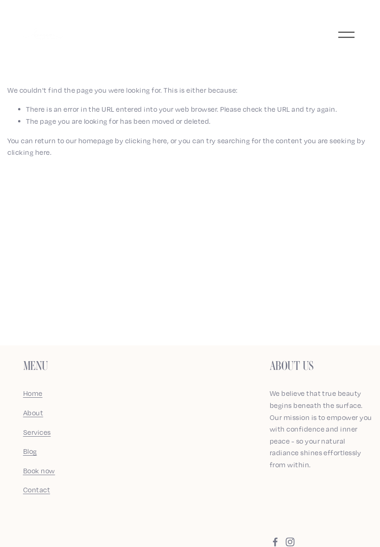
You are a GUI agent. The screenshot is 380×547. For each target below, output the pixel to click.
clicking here (146, 140)
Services (37, 432)
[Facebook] (275, 542)
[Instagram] (290, 542)
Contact (36, 489)
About (33, 412)
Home (33, 393)
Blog (30, 451)
